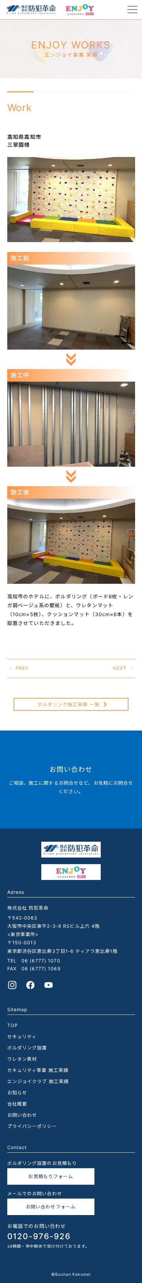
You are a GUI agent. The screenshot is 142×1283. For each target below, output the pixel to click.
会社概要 (17, 1104)
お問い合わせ (22, 1115)
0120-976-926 (39, 1236)
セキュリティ (22, 1036)
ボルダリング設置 (27, 1047)
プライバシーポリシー (32, 1126)
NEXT (119, 668)
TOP (12, 1025)
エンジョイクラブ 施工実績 (38, 1081)
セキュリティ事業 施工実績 (38, 1070)
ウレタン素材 (22, 1059)
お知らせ (17, 1092)
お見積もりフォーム (50, 1176)
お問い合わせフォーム (51, 1206)
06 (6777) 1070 (40, 960)
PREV (22, 668)
